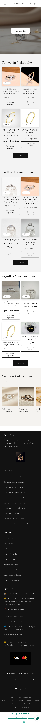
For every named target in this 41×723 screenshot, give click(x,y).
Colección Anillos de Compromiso (16, 477)
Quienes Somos (9, 544)
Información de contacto (21, 707)
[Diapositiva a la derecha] (25, 418)
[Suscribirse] (33, 680)
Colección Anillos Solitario (14, 482)
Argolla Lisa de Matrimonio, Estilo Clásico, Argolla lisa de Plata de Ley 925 (11, 303)
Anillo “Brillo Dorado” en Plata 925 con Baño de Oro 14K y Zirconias (30, 131)
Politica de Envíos (10, 559)
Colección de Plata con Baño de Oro (17, 524)
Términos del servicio (15, 704)
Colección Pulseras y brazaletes (15, 508)
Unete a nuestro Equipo (12, 575)
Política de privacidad (32, 700)
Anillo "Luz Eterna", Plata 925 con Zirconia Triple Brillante (11, 240)
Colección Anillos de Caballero (15, 498)
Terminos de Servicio (11, 564)
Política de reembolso (17, 700)
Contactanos (8, 538)
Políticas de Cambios (11, 570)
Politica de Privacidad (12, 549)
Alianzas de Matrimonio (23, 410)
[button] (4, 3)
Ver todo (20, 155)
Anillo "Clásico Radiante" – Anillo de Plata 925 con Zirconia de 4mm (30, 89)
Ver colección (20, 31)
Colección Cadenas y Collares (14, 513)
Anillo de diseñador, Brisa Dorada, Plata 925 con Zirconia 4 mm (11, 131)
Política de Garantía (11, 580)
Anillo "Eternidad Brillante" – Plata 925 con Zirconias (30, 302)
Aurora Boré (17, 697)
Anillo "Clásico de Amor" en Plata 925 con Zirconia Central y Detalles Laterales (10, 89)
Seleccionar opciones (10, 103)
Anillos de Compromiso (7, 410)
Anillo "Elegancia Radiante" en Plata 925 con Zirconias (10, 198)
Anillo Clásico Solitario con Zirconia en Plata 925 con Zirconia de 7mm (30, 240)
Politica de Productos (12, 554)
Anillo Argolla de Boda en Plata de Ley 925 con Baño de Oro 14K (30, 338)
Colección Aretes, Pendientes (14, 503)
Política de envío (29, 704)
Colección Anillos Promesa (13, 487)
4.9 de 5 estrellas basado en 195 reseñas (20, 718)
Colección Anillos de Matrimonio (16, 492)
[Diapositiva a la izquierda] (16, 418)
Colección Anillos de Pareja (14, 519)
